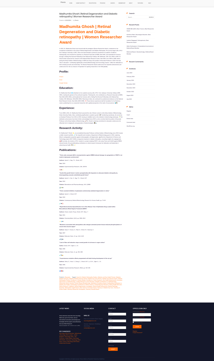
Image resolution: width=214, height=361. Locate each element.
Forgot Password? (137, 332)
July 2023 (129, 99)
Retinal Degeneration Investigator (83, 286)
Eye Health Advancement (109, 280)
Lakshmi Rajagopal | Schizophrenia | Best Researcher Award (138, 41)
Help (149, 3)
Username (138, 311)
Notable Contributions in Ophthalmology (105, 281)
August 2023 (130, 95)
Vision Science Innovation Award (88, 287)
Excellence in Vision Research (94, 280)
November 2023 (131, 87)
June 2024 (129, 72)
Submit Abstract (80, 3)
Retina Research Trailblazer (66, 286)
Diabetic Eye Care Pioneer (95, 278)
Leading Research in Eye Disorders (85, 281)
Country (110, 332)
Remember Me (138, 322)
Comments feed (131, 122)
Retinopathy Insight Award (72, 287)
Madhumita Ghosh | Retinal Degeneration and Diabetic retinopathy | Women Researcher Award (88, 15)
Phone (110, 325)
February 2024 (131, 76)
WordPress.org (131, 126)
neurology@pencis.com (90, 320)
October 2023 (130, 91)
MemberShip (122, 3)
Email (110, 318)
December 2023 (131, 84)
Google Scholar (63, 83)
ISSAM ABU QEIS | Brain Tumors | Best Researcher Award (140, 29)
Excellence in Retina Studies (78, 280)
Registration (92, 3)
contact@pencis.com (89, 328)
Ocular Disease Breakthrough (82, 283)
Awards (112, 3)
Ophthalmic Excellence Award (98, 283)
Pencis (63, 2)
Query (110, 339)
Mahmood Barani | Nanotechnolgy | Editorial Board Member (140, 53)
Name (110, 311)
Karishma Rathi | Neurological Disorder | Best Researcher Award (139, 35)
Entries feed (130, 118)
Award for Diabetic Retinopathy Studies (86, 277)
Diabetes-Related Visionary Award (78, 278)
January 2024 (130, 80)
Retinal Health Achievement (100, 286)
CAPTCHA (111, 345)
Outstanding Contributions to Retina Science (82, 284)
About (130, 3)
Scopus (61, 76)
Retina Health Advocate (115, 284)
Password (138, 317)
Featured (140, 3)
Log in (128, 114)
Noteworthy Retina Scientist (66, 283)
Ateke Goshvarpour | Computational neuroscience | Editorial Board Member (140, 47)
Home (70, 3)
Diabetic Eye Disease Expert (109, 278)
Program (102, 3)
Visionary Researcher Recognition (76, 289)
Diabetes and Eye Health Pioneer (106, 277)
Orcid (60, 79)
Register (129, 111)
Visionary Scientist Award (92, 289)
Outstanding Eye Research (101, 284)
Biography (67, 277)
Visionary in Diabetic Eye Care (105, 287)
